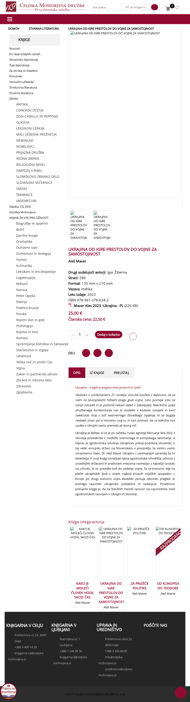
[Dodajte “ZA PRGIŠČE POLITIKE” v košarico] (132, 555)
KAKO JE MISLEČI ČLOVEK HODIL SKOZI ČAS (82, 590)
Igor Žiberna (117, 272)
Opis (76, 372)
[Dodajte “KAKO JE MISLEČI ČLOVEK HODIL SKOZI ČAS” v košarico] (75, 555)
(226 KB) (105, 305)
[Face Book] (148, 637)
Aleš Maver (77, 261)
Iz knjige (97, 372)
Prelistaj (121, 372)
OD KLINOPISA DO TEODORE (168, 585)
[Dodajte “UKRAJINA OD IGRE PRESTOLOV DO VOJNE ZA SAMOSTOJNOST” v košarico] (103, 555)
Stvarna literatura (44, 28)
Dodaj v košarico (108, 334)
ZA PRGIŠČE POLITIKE (140, 585)
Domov (13, 28)
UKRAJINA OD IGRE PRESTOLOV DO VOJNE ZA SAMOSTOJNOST (111, 592)
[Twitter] (148, 641)
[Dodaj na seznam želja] (133, 336)
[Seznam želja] (177, 8)
